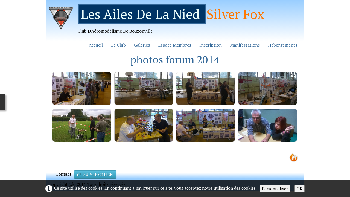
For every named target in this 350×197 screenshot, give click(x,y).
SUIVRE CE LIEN (98, 174)
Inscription (210, 45)
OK (299, 188)
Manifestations (245, 45)
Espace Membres (174, 45)
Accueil (96, 45)
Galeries (142, 45)
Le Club (118, 45)
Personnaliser (275, 188)
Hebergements (282, 45)
